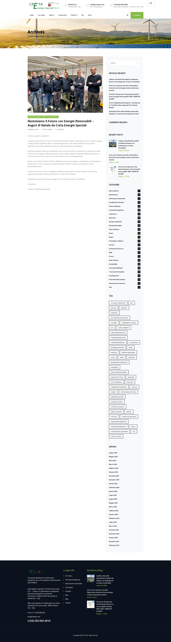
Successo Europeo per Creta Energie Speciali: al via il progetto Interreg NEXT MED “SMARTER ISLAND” (124, 96)
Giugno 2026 (113, 453)
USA (110, 287)
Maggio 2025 (113, 503)
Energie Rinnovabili (115, 225)
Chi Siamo (41, 15)
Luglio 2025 (113, 495)
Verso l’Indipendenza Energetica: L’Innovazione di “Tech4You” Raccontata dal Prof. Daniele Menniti (124, 105)
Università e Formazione (117, 283)
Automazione (113, 195)
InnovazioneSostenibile (119, 372)
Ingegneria (114, 367)
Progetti (74, 15)
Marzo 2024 (113, 526)
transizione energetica (118, 421)
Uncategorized (114, 275)
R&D (66, 595)
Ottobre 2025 (113, 483)
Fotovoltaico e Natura (116, 241)
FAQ (82, 15)
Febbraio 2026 (113, 468)
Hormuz (111, 245)
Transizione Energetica (116, 272)
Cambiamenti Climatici (116, 202)
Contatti (68, 603)
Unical (133, 426)
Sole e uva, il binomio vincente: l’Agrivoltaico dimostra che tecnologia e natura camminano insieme (124, 88)
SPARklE (128, 412)
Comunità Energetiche (36, 117)
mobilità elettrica (117, 377)
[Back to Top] (167, 639)
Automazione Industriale (117, 198)
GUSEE (113, 357)
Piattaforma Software (128, 392)
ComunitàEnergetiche (118, 332)
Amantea (124, 308)
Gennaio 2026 (113, 472)
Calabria (114, 323)
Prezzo (111, 256)
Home (32, 15)
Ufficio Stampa (47, 129)
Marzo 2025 (113, 507)
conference (112, 214)
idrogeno (131, 357)
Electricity (112, 218)
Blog (90, 15)
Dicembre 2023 (114, 530)
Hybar (122, 357)
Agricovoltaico (114, 191)
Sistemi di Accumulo (117, 407)
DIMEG (131, 347)
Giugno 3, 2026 (114, 162)
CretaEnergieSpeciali (118, 342)
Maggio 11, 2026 (123, 176)
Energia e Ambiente (115, 222)
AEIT (131, 303)
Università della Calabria (117, 279)
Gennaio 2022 (113, 537)
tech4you (114, 417)
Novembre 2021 (114, 541)
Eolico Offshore (114, 229)
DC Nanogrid (134, 342)
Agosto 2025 (113, 491)
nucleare (130, 382)
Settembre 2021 (114, 545)
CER (112, 328)
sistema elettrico (117, 402)
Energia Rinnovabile (128, 352)
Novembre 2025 (114, 480)
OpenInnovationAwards (119, 387)
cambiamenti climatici (129, 323)
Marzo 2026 (113, 464)
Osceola (134, 387)
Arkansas (114, 313)
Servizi (51, 15)
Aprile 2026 (112, 460)
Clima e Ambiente (114, 206)
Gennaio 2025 (113, 514)
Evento (111, 237)
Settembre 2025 (114, 487)
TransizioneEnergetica (118, 426)
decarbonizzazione (117, 347)
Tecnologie (62, 15)
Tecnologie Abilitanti (51, 117)
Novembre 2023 (114, 534)
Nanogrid (131, 377)
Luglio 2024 (113, 522)
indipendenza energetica (119, 362)
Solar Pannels (113, 260)
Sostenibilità (113, 264)
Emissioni (114, 352)
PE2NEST (113, 392)
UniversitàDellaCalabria (119, 431)
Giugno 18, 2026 (123, 150)
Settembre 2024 (114, 518)
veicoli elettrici (116, 436)
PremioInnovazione (117, 397)
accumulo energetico (118, 303)
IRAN (110, 252)
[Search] (127, 15)
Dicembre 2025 (114, 476)
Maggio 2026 (113, 456)
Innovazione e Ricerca (116, 249)
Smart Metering (116, 412)
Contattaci (137, 15)
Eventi (111, 233)
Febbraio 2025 (113, 510)
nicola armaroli (116, 382)
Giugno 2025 (113, 499)
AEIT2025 (113, 308)
